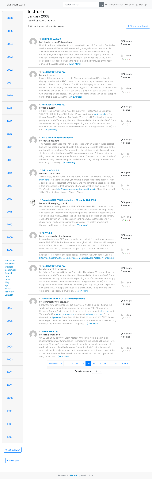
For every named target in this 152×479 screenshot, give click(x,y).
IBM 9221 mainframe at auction (57, 137)
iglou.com (104, 311)
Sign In (130, 4)
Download (13, 460)
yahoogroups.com (65, 314)
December (10, 260)
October (9, 266)
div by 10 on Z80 (49, 331)
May (7, 282)
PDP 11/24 (46, 233)
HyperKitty (75, 475)
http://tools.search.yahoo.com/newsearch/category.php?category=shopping (76, 258)
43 (116, 363)
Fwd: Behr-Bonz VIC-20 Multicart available (63, 298)
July (7, 276)
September (10, 270)
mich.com (44, 179)
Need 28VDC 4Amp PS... (53, 72)
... (66, 363)
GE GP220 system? (51, 39)
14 (77, 363)
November (10, 263)
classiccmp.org (16, 4)
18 (99, 363)
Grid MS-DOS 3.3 (50, 170)
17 (94, 363)
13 (71, 363)
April (7, 285)
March (8, 288)
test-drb (36, 11)
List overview (13, 450)
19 (105, 363)
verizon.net (99, 114)
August (8, 273)
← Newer (53, 363)
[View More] (75, 64)
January (9, 294)
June (7, 279)
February (9, 291)
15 (83, 363)
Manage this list (115, 4)
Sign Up (142, 4)
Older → (125, 363)
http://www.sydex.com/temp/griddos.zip (76, 189)
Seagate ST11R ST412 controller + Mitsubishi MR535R (68, 200)
